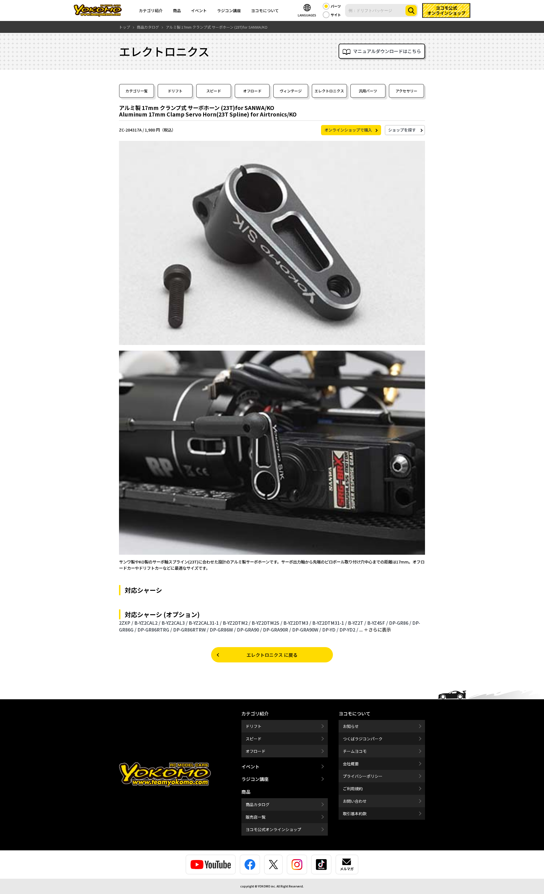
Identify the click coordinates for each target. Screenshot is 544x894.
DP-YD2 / (348, 629)
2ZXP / (126, 622)
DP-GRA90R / (277, 629)
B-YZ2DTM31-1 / (329, 622)
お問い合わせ (355, 801)
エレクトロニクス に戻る (272, 654)
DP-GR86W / (223, 629)
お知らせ (351, 726)
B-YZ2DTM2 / (236, 622)
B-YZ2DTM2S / (267, 622)
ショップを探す (402, 130)
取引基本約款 (355, 813)
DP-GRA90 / (249, 629)
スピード (213, 91)
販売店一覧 (255, 817)
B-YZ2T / (357, 622)
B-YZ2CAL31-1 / (205, 622)
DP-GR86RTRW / (191, 629)
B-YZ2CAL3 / (175, 622)
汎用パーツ (368, 91)
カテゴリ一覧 (137, 91)
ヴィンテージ (291, 91)
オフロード (252, 91)
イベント (199, 10)
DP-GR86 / (400, 622)
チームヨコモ (355, 751)
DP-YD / (330, 629)
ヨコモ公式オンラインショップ (273, 829)
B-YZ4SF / (377, 622)
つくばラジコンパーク (362, 739)
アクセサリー (406, 91)
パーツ (336, 6)
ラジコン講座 (229, 10)
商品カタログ (257, 804)
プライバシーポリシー (362, 776)
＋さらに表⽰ (377, 629)
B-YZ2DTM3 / (297, 622)
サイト (336, 14)
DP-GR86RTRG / (154, 629)
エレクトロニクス (329, 91)
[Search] (411, 10)
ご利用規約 (353, 788)
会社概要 (351, 763)
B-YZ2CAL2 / (147, 622)
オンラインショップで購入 (348, 130)
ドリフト (175, 91)
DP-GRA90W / (306, 629)
